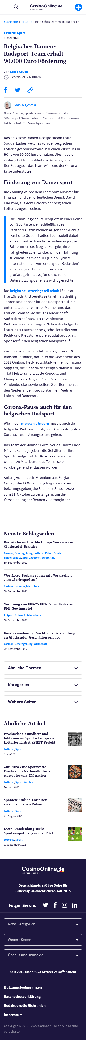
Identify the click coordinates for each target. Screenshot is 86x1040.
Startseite (11, 21)
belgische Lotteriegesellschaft (34, 290)
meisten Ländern (35, 423)
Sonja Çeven (19, 71)
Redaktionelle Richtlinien (25, 1005)
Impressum (13, 1014)
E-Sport (9, 615)
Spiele (58, 553)
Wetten (35, 558)
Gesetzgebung (23, 553)
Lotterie (26, 21)
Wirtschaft (48, 558)
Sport (21, 33)
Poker (49, 553)
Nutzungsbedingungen (23, 987)
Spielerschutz (12, 558)
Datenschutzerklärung (22, 996)
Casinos (8, 553)
